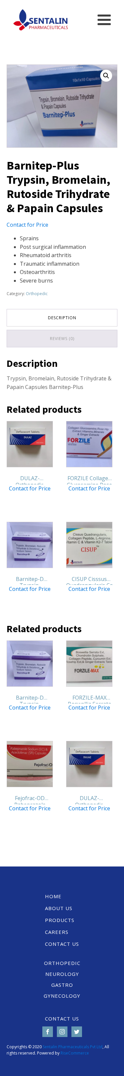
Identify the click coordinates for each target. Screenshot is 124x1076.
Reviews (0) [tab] (62, 338)
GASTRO (62, 984)
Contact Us (62, 944)
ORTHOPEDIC (62, 963)
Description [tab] (62, 318)
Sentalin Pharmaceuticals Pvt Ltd (73, 1047)
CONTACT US (62, 1018)
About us (58, 908)
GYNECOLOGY (62, 995)
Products (59, 920)
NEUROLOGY (62, 974)
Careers (56, 932)
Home (53, 896)
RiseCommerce (75, 1053)
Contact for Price (27, 224)
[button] (106, 76)
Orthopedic (37, 293)
